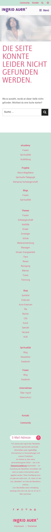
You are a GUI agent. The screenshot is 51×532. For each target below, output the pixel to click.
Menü (46, 10)
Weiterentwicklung (25, 243)
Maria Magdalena (25, 173)
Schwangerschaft (25, 220)
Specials (25, 328)
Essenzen (25, 300)
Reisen (26, 261)
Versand (25, 332)
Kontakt (35, 3)
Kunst (25, 323)
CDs (25, 318)
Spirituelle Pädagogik (25, 177)
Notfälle (25, 225)
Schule (26, 238)
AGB (25, 337)
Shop (25, 291)
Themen (25, 211)
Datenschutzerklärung (19, 466)
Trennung (25, 280)
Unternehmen (25, 388)
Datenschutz (25, 397)
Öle (25, 309)
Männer (25, 271)
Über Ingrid (25, 393)
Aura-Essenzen (25, 305)
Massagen (25, 248)
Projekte (25, 168)
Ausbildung (25, 159)
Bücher (25, 314)
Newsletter (25, 357)
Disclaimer (32, 526)
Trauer (26, 275)
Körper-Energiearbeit (25, 252)
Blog (25, 352)
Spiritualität (25, 155)
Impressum (19, 526)
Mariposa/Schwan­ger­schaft (25, 182)
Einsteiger (25, 234)
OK (38, 437)
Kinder (25, 229)
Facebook (25, 362)
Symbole (25, 295)
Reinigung (25, 266)
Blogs (25, 190)
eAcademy (25, 145)
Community (24, 3)
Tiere (25, 257)
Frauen (25, 150)
